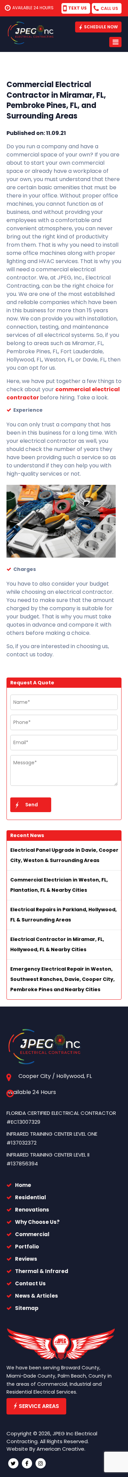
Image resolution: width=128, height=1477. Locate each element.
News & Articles (36, 1295)
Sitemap (27, 1308)
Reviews (26, 1258)
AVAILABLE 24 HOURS (33, 8)
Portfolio (27, 1246)
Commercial (32, 1234)
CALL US (109, 8)
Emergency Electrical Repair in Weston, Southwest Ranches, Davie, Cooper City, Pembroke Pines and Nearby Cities (62, 979)
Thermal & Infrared (41, 1271)
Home (23, 1185)
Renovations (32, 1209)
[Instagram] (40, 1463)
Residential (30, 1197)
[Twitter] (13, 1463)
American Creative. (61, 1448)
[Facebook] (27, 1463)
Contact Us (30, 1283)
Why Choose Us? (37, 1222)
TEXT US (77, 8)
